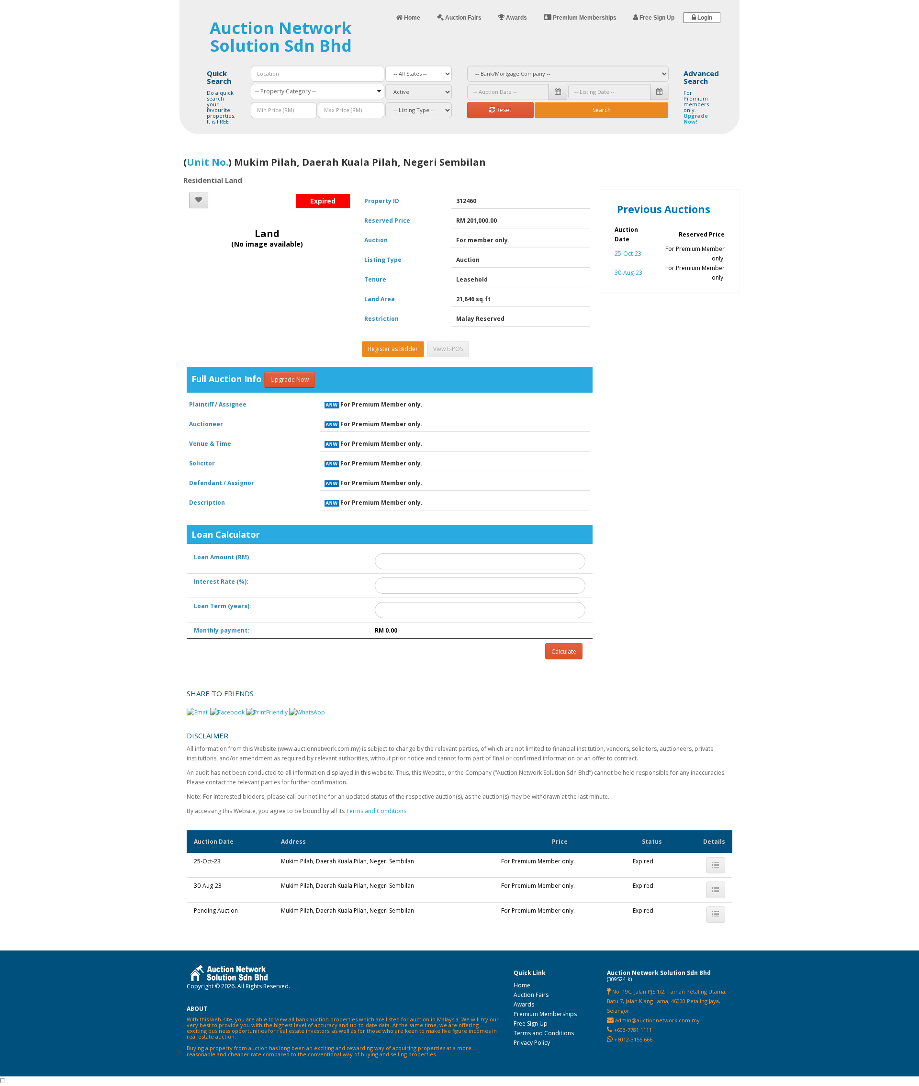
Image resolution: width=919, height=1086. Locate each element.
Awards (524, 1004)
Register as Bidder (393, 349)
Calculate (563, 651)
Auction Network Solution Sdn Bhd (281, 37)
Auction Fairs (531, 995)
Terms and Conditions (376, 811)
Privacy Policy (532, 1043)
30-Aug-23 (628, 273)
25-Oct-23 (628, 253)
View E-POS (448, 349)
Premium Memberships (545, 1014)
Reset (503, 110)
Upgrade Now (289, 379)
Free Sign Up (531, 1023)
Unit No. (207, 162)
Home (522, 985)
